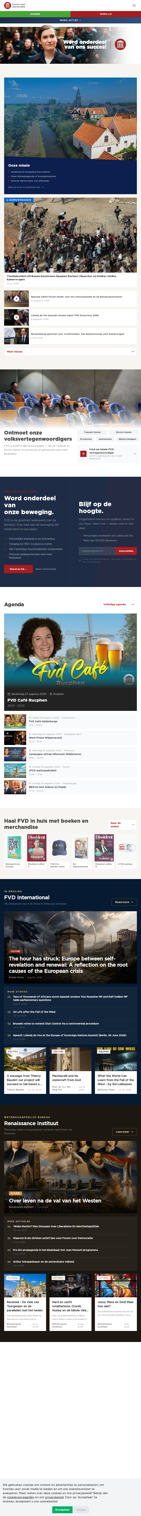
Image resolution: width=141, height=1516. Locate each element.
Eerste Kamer (124, 432)
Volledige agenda (114, 604)
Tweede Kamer (92, 432)
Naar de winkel (116, 825)
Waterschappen (127, 439)
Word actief (69, 20)
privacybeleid (54, 1497)
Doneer (35, 14)
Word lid (106, 14)
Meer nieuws (15, 351)
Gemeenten (105, 439)
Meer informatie (46, 569)
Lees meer (122, 1131)
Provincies (86, 439)
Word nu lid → (18, 569)
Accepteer (62, 1509)
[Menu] (134, 5)
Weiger (81, 1509)
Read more (122, 902)
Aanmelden (126, 551)
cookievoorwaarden (20, 1497)
